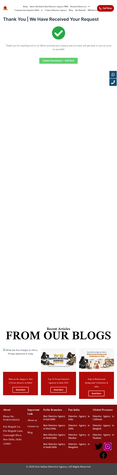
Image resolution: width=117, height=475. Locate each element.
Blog (71, 10)
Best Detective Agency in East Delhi (54, 418)
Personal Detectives (78, 6)
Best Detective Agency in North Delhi (54, 436)
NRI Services (93, 10)
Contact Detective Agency (56, 10)
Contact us (33, 426)
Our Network (80, 10)
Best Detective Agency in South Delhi (54, 446)
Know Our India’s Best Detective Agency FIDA (49, 6)
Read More (20, 390)
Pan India (74, 410)
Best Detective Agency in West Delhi (54, 427)
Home (25, 6)
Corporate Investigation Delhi (27, 10)
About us (32, 420)
